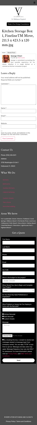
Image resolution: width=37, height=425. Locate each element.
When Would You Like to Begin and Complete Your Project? (17, 286)
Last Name (6, 247)
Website (4, 123)
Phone (4, 254)
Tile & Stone (7, 202)
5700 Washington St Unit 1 (10, 162)
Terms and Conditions (23, 421)
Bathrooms (6, 184)
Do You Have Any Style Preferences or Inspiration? (15, 296)
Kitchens (6, 180)
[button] (34, 2)
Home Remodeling (9, 206)
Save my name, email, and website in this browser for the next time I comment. (15, 133)
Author (4, 52)
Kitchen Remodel (9, 314)
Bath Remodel (8, 316)
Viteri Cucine (21, 58)
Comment (5, 83)
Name (3, 108)
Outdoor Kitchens (9, 188)
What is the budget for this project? (14, 277)
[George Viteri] (6, 59)
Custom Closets (8, 198)
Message (5, 322)
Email (3, 116)
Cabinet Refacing (8, 192)
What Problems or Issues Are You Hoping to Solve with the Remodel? (16, 305)
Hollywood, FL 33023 (8, 166)
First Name (6, 239)
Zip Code (5, 270)
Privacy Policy (12, 354)
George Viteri (16, 56)
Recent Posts (11, 52)
